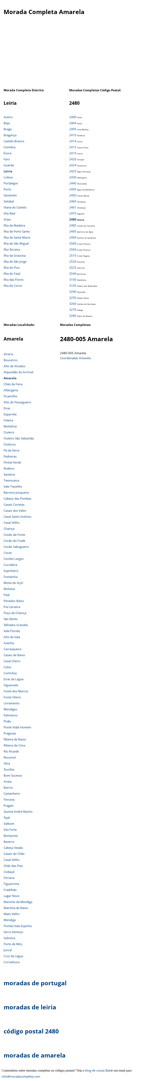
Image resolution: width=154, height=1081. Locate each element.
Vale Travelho (13, 486)
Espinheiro (11, 571)
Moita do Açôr (13, 583)
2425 (72, 171)
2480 (72, 219)
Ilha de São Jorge (15, 261)
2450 (72, 195)
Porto (7, 189)
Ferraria (9, 799)
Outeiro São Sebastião (19, 438)
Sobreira (9, 938)
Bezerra (9, 842)
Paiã (6, 595)
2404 (72, 123)
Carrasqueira (12, 649)
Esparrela (10, 414)
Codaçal (9, 872)
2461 (72, 207)
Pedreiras (10, 456)
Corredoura (11, 962)
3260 (72, 304)
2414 (72, 141)
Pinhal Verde (12, 462)
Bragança (10, 135)
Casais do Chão (14, 854)
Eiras (7, 408)
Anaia (7, 781)
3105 (72, 286)
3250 (72, 298)
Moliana (9, 589)
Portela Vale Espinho (18, 926)
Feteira (8, 420)
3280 (72, 316)
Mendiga (10, 920)
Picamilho (10, 396)
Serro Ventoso (13, 932)
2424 (72, 165)
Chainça (9, 529)
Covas (8, 553)
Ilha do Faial (12, 274)
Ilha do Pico (12, 267)
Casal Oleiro (12, 661)
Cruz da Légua (13, 956)
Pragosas (10, 733)
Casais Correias (14, 504)
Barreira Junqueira (16, 492)
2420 (72, 159)
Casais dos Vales (15, 510)
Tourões (9, 769)
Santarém (10, 195)
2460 (72, 201)
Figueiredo (11, 685)
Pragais (9, 805)
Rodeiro (9, 468)
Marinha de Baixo (16, 908)
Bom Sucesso (13, 775)
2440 (72, 183)
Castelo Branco (14, 141)
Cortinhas (10, 673)
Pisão (7, 721)
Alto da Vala (12, 637)
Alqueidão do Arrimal (18, 372)
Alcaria (8, 354)
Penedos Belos (14, 601)
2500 (72, 243)
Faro (7, 159)
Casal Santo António (17, 517)
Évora (7, 153)
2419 (72, 153)
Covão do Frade (14, 541)
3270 (72, 310)
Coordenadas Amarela (75, 358)
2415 (72, 147)
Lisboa (8, 177)
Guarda (9, 165)
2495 (72, 231)
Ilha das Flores (13, 280)
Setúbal (9, 201)
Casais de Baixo (14, 655)
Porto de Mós (13, 944)
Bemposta (11, 836)
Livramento (11, 703)
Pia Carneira (12, 607)
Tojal (7, 818)
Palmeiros (10, 715)
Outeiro (9, 432)
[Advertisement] (77, 56)
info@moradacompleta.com (21, 1076)
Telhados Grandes (16, 625)
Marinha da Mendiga (18, 902)
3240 (72, 292)
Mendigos (10, 709)
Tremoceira (11, 480)
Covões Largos (14, 559)
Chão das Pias (13, 866)
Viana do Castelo (15, 207)
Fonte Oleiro (12, 697)
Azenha (9, 643)
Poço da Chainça (15, 613)
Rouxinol (10, 757)
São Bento (11, 619)
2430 (72, 177)
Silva (7, 763)
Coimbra (9, 147)
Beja (7, 123)
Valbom (9, 824)
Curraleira (10, 565)
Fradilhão (10, 890)
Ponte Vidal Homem (17, 727)
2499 (72, 237)
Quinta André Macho (18, 811)
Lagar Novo (11, 896)
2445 (72, 189)
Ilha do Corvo (13, 286)
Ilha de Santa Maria (17, 237)
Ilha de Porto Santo (17, 231)
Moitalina (10, 426)
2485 (72, 225)
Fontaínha (10, 577)
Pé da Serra (11, 450)
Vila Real (9, 213)
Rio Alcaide (11, 751)
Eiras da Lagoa (13, 679)
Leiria (8, 171)
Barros (8, 787)
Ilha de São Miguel (16, 243)
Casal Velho (11, 523)
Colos (7, 667)
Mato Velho (11, 914)
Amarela (10, 378)
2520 (72, 261)
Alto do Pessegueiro (17, 402)
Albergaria (11, 390)
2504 (72, 249)
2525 (72, 267)
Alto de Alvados (14, 366)
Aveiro (8, 117)
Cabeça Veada (13, 848)
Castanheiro (12, 793)
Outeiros (10, 444)
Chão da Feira (13, 384)
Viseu (7, 219)
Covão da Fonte (14, 535)
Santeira (9, 474)
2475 (72, 213)
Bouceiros (10, 360)
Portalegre (11, 183)
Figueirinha (11, 884)
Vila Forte (10, 830)
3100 (72, 280)
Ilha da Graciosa (15, 255)
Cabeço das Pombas (17, 498)
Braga (8, 129)
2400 (72, 117)
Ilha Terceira (12, 249)
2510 (72, 255)
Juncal (8, 950)
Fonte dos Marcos (16, 691)
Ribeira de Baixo (15, 739)
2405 (72, 129)
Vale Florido (12, 631)
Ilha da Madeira (14, 225)
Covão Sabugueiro (16, 547)
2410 (72, 135)
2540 (72, 274)
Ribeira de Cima (14, 745)
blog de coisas (95, 1070)
